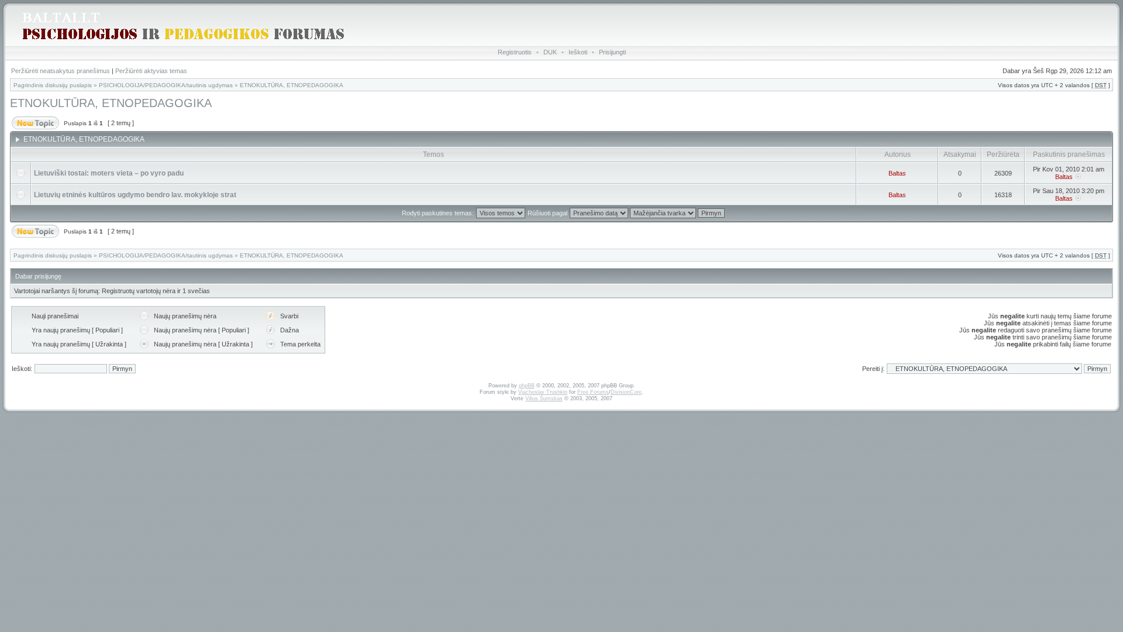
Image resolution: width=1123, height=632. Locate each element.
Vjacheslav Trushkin (542, 392)
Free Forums (593, 392)
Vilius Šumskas (544, 398)
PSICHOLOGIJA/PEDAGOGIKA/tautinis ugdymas (166, 85)
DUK (550, 52)
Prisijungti (612, 52)
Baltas (897, 173)
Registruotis (515, 52)
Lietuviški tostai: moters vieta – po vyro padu (109, 173)
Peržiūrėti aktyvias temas (151, 70)
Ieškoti (578, 52)
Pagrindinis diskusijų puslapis (52, 85)
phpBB (527, 386)
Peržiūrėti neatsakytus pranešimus (60, 70)
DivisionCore (626, 392)
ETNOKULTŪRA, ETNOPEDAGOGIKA (291, 85)
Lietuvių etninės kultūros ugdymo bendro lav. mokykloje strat (135, 195)
